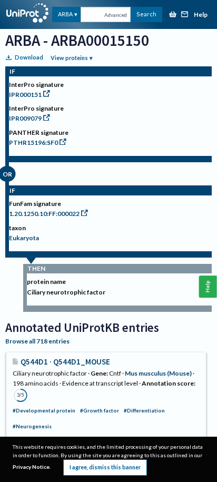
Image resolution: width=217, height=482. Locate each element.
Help (201, 15)
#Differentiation (144, 411)
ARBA (65, 14)
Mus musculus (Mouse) (158, 373)
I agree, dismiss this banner (105, 467)
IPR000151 (25, 95)
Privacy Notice (31, 467)
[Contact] (185, 15)
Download (29, 57)
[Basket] (172, 15)
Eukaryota (24, 238)
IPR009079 (25, 118)
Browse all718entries (37, 341)
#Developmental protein (44, 411)
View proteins (69, 57)
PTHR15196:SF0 (33, 142)
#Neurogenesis (32, 426)
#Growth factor (99, 411)
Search (146, 14)
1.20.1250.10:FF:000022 (44, 214)
